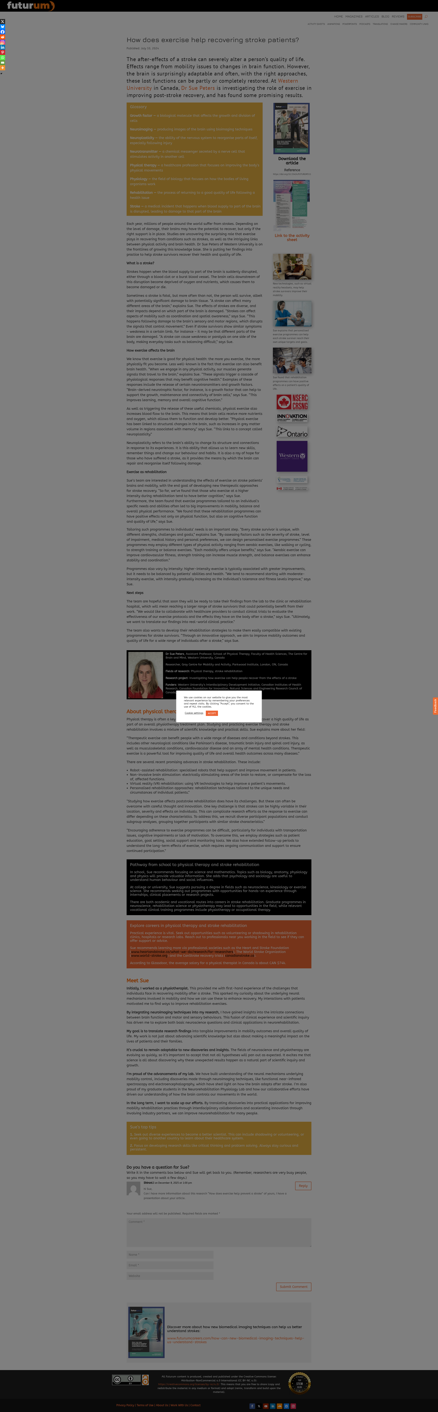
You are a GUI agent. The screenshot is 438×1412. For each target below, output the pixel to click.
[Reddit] (2, 37)
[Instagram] (2, 42)
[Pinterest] (2, 52)
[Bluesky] (2, 26)
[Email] (2, 62)
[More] (2, 67)
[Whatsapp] (2, 57)
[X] (2, 21)
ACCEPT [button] (212, 713)
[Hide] (1, 73)
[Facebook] (2, 31)
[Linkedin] (2, 47)
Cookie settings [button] (194, 713)
